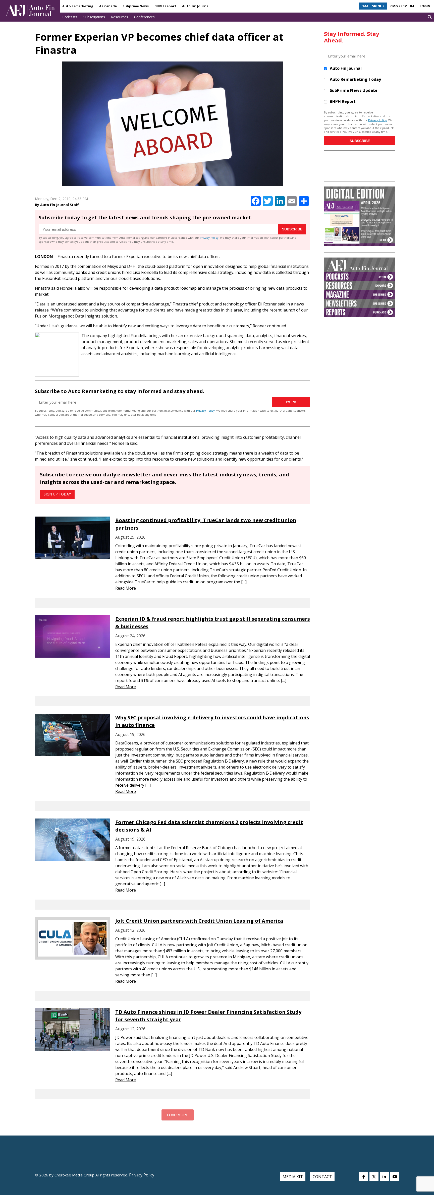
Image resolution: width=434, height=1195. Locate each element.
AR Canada (108, 6)
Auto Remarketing (77, 6)
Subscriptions (94, 17)
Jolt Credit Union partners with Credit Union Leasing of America (199, 920)
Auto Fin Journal (195, 6)
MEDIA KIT (293, 1176)
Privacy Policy (209, 237)
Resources (119, 17)
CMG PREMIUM (402, 6)
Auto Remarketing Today (355, 79)
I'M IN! (291, 402)
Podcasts (69, 17)
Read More (125, 588)
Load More (177, 1115)
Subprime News (136, 6)
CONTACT (322, 1176)
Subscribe (292, 229)
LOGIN (425, 6)
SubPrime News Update (353, 90)
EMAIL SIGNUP (373, 6)
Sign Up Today (57, 494)
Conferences (144, 17)
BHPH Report (165, 6)
